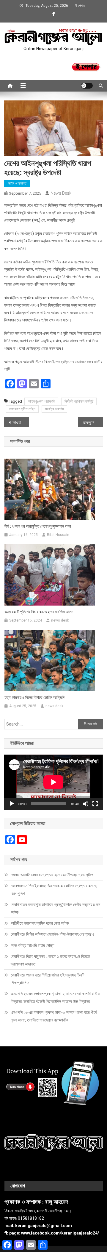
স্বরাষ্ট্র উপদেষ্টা (54, 409)
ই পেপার (80, 6)
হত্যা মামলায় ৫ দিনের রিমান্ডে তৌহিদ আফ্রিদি (34, 697)
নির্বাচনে (9, 333)
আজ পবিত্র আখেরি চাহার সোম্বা (32, 945)
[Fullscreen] (95, 804)
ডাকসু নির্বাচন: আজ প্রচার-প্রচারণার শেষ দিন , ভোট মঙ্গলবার (93, 422)
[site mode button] (87, 86)
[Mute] (86, 804)
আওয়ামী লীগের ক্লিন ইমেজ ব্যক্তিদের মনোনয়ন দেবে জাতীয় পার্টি (20, 422)
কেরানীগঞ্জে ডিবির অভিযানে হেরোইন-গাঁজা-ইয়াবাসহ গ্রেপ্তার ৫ (53, 934)
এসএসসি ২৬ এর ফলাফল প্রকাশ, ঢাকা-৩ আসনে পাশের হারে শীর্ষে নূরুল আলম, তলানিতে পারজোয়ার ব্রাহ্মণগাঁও (54, 1016)
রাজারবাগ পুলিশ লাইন (22, 409)
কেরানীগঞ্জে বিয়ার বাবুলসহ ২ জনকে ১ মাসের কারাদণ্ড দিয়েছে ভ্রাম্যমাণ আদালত (50, 960)
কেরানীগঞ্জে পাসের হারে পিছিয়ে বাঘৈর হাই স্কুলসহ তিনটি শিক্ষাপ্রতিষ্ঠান (47, 979)
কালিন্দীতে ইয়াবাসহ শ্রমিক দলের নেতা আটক (40, 923)
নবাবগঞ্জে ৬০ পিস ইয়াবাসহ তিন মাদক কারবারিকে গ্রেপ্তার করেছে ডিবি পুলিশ (54, 889)
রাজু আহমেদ (56, 1202)
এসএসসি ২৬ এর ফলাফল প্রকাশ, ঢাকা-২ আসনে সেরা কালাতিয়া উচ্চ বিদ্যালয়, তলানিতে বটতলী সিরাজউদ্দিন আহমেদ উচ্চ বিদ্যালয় (55, 997)
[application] (53, 782)
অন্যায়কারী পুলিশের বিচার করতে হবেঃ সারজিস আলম (38, 611)
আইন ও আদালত (17, 183)
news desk (61, 193)
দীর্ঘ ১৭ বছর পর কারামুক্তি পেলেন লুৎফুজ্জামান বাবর (37, 526)
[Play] (12, 804)
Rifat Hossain (58, 535)
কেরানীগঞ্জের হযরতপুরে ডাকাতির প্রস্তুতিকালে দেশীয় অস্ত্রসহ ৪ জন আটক (55, 908)
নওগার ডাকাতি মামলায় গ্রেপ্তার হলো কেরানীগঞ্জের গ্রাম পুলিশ (52, 874)
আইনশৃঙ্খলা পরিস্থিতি (41, 401)
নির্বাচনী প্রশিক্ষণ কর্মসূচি (78, 401)
